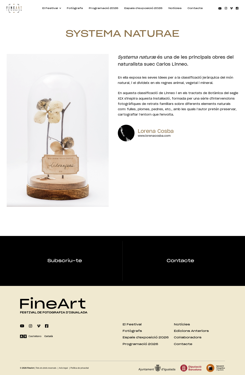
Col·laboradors (188, 337)
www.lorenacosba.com (154, 136)
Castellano (35, 336)
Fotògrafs (75, 8)
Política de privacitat (79, 368)
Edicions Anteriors (191, 331)
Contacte (195, 8)
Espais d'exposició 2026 (143, 8)
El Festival (50, 8)
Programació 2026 (103, 8)
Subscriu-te (64, 261)
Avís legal (63, 368)
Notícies (175, 8)
